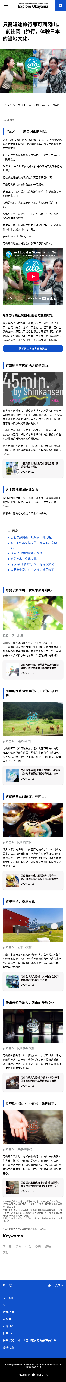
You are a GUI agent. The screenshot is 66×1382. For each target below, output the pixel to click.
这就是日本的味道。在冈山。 (29, 553)
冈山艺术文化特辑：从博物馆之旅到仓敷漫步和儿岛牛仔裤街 (40, 978)
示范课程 (8, 1326)
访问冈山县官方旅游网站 (33, 348)
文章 (5, 1305)
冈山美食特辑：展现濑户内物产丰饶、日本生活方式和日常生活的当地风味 (40, 877)
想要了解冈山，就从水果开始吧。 (32, 537)
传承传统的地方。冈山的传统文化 (32, 564)
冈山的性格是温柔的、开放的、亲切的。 (34, 545)
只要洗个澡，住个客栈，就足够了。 (34, 569)
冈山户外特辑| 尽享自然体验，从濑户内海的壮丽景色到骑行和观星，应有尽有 (40, 772)
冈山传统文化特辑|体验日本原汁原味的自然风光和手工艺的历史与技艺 (40, 1079)
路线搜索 (8, 1347)
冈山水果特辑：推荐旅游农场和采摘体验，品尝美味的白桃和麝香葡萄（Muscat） (40, 666)
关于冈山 (8, 1298)
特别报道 (8, 1312)
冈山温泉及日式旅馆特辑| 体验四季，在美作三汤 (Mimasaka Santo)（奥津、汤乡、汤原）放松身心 (40, 1184)
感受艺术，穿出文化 (24, 558)
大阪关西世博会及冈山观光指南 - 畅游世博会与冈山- (39, 465)
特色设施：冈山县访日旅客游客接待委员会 (29, 1340)
